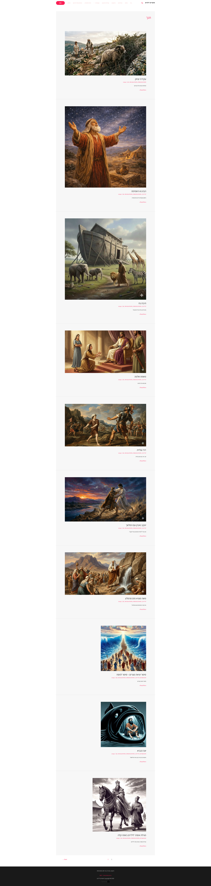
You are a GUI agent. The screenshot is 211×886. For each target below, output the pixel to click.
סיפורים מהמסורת (142, 82)
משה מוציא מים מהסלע (135, 598)
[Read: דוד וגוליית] (105, 425)
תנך (128, 82)
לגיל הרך (144, 194)
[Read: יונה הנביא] (123, 724)
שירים (69, 3)
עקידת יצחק (140, 79)
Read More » (142, 90)
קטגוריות (97, 3)
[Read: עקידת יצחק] (105, 53)
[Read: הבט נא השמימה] (105, 147)
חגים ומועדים (143, 678)
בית (131, 3)
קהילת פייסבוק (105, 3)
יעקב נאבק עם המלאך (136, 525)
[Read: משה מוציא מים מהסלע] (105, 573)
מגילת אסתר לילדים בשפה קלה (132, 835)
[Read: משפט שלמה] (105, 351)
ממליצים (120, 3)
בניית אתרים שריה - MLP (105, 875)
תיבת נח (142, 303)
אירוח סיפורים (88, 3)
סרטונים (113, 3)
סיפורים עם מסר (133, 82)
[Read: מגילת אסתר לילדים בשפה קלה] (119, 805)
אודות (126, 3)
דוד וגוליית (141, 450)
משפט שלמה (140, 376)
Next (65, 859)
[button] (142, 3)
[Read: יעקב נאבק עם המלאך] (105, 499)
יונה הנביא (141, 750)
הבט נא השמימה (138, 191)
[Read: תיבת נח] (105, 259)
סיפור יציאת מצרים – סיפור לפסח (131, 674)
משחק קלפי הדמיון (77, 3)
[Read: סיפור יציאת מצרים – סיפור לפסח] (123, 648)
